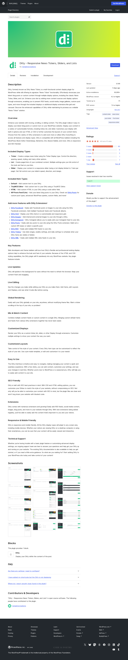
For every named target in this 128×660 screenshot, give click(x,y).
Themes (33, 630)
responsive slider (114, 122)
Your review (90, 164)
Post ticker (116, 118)
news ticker (115, 114)
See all (117, 164)
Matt (101, 630)
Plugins (33, 633)
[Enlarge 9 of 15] (53, 512)
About (10, 627)
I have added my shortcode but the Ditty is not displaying (29, 577)
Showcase (34, 627)
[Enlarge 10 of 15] (53, 523)
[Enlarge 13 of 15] (78, 499)
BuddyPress (104, 636)
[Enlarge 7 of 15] (53, 482)
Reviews (23, 75)
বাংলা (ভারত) (30, 647)
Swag (79, 636)
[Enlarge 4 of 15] (29, 509)
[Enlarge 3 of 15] (29, 499)
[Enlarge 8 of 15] (53, 492)
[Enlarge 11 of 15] (78, 469)
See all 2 (117, 109)
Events (78, 630)
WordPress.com (105, 627)
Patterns (33, 636)
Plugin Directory (13, 10)
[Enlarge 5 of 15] (29, 525)
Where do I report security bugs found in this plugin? (27, 584)
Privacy (10, 636)
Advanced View (92, 128)
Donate (79, 633)
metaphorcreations (29, 67)
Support (117, 75)
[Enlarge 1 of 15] (29, 469)
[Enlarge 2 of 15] (29, 487)
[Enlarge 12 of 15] (78, 483)
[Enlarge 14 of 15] (78, 511)
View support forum (93, 186)
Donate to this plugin (94, 206)
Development (48, 75)
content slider (106, 114)
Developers (57, 633)
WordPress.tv (59, 636)
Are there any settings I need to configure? (24, 571)
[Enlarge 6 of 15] (53, 469)
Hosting (10, 633)
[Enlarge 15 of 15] (78, 524)
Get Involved (80, 627)
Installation (35, 75)
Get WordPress (118, 3)
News (10, 630)
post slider (108, 118)
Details (12, 75)
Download (115, 65)
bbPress (102, 633)
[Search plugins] (29, 17)
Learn (55, 627)
